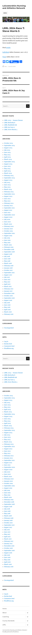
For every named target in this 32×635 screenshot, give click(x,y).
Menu (5, 13)
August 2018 (8, 254)
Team (4, 57)
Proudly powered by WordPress (10, 632)
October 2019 (8, 231)
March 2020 (8, 224)
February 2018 (8, 265)
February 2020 (9, 226)
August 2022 (8, 196)
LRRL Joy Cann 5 (9, 127)
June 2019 (7, 240)
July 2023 (7, 182)
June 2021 (7, 212)
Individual (5, 52)
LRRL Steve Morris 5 (10, 129)
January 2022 (8, 205)
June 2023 (7, 185)
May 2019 (7, 242)
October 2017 (8, 270)
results (8, 47)
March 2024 (8, 173)
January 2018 (8, 268)
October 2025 (8, 143)
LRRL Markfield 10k (10, 125)
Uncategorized (9, 328)
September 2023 (9, 178)
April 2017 (7, 284)
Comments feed (9, 346)
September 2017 (9, 272)
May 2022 (7, 201)
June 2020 (7, 222)
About (4, 612)
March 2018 (8, 263)
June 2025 (7, 152)
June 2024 (7, 166)
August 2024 (8, 164)
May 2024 (7, 168)
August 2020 (8, 217)
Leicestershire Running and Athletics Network (14, 7)
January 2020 (8, 228)
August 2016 (8, 300)
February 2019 (8, 247)
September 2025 (9, 145)
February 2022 (9, 203)
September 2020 (9, 215)
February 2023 (8, 192)
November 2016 (9, 293)
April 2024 (7, 171)
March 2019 (8, 245)
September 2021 (9, 208)
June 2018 (7, 259)
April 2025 (7, 157)
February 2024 (9, 175)
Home (4, 608)
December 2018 (9, 249)
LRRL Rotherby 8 (9, 122)
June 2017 (7, 279)
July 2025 (7, 150)
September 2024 (9, 161)
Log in (6, 341)
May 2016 (7, 307)
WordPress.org (9, 348)
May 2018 (7, 261)
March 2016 (8, 312)
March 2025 (8, 159)
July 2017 (7, 277)
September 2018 (9, 252)
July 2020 (7, 219)
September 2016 (9, 298)
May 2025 (7, 155)
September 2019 (9, 233)
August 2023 (8, 180)
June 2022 (7, 198)
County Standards (8, 621)
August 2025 (8, 148)
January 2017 (8, 291)
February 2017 (8, 289)
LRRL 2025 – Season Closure (13, 120)
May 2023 (7, 187)
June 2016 (7, 305)
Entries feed (8, 344)
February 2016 (8, 314)
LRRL (4, 625)
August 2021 (8, 210)
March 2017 (8, 286)
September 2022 (9, 194)
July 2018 (7, 256)
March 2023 (8, 189)
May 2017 (7, 282)
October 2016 (8, 296)
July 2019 (7, 238)
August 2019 (8, 235)
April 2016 (7, 309)
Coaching (5, 616)
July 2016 (7, 302)
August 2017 (8, 275)
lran (6, 66)
